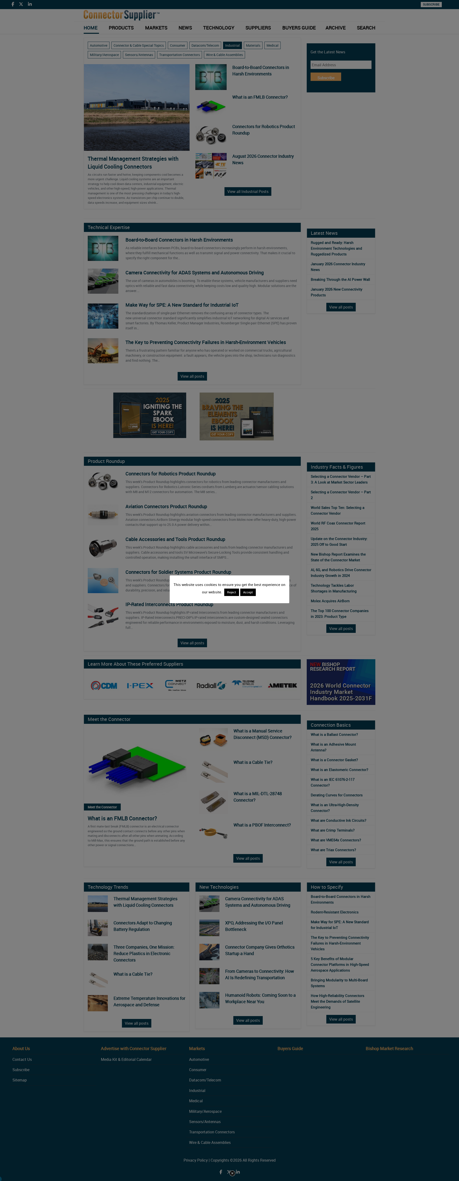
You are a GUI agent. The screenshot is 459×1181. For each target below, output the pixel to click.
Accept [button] (248, 592)
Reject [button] (231, 592)
